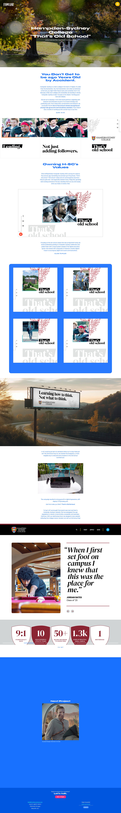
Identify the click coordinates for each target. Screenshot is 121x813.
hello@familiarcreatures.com (35, 802)
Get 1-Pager (60, 797)
